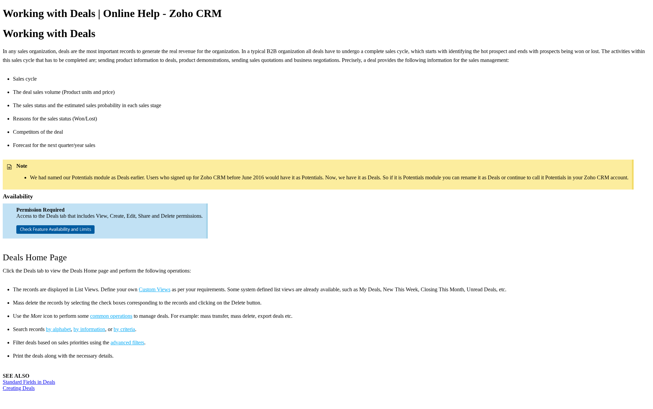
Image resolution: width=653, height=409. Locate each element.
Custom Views (154, 289)
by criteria (124, 329)
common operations (111, 316)
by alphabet (58, 329)
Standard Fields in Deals (29, 382)
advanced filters (127, 342)
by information (89, 329)
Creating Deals (19, 388)
